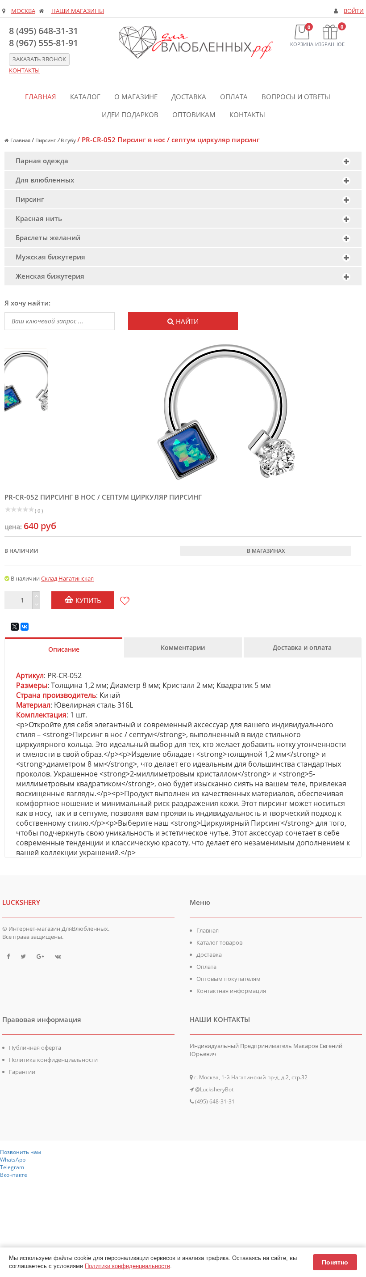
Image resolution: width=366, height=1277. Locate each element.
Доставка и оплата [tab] (302, 647)
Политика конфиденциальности (53, 1060)
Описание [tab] (63, 649)
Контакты (247, 114)
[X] (15, 627)
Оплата (234, 96)
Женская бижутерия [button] (50, 276)
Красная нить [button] (39, 218)
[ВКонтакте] (25, 627)
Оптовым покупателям (228, 979)
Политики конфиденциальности (127, 1266)
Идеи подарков (130, 114)
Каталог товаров (219, 942)
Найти (187, 321)
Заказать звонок (39, 59)
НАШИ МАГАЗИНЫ (77, 11)
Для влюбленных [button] (45, 179)
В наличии (21, 551)
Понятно (335, 1262)
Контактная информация (231, 991)
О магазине (136, 96)
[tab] (183, 161)
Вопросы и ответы (296, 96)
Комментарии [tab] (183, 647)
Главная (40, 96)
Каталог (85, 96)
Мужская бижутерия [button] (50, 256)
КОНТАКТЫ (24, 70)
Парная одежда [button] (42, 160)
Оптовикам (194, 114)
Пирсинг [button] (30, 199)
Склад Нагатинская (67, 578)
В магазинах (266, 551)
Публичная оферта (35, 1048)
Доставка (188, 96)
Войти (354, 11)
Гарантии (22, 1072)
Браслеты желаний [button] (48, 237)
